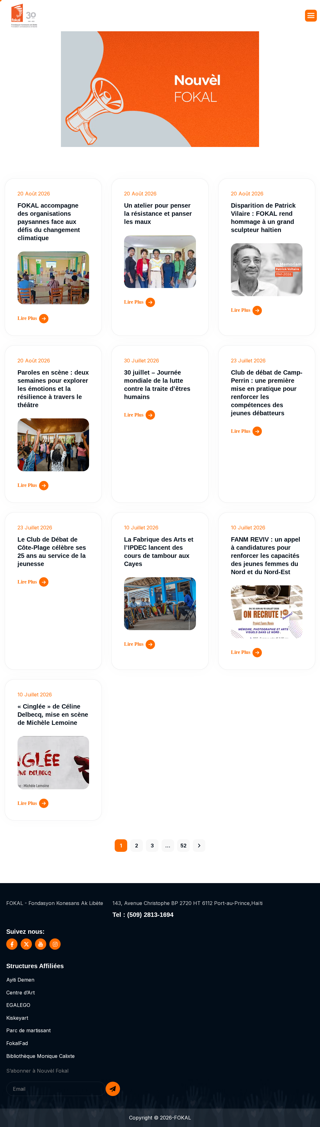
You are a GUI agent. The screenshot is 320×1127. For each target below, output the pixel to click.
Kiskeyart (17, 1018)
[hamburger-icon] (311, 16)
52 (183, 845)
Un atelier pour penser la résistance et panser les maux (158, 213)
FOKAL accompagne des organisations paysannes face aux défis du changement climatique (49, 221)
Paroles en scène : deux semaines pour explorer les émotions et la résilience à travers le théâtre (53, 388)
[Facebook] (12, 944)
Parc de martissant (28, 1030)
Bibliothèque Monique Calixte (40, 1056)
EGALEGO (18, 1005)
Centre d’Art (20, 992)
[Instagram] (55, 944)
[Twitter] (26, 944)
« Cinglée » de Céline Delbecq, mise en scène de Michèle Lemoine (53, 714)
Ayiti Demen (20, 980)
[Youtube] (40, 944)
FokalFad (17, 1043)
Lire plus (27, 318)
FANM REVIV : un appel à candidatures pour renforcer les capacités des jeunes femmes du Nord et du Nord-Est (265, 555)
